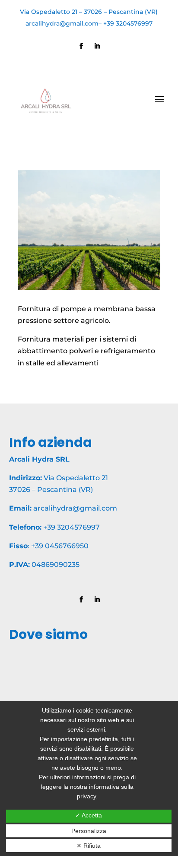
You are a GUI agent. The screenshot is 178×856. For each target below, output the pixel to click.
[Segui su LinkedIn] (97, 46)
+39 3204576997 (128, 23)
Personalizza (88, 830)
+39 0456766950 (59, 546)
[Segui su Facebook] (81, 46)
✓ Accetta (88, 815)
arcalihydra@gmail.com (62, 23)
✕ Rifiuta (88, 845)
